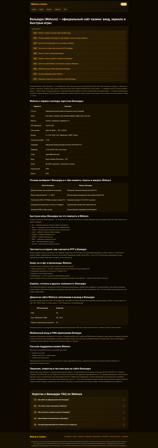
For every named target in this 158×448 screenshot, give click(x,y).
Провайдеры (68, 436)
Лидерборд (81, 436)
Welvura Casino (39, 4)
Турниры (57, 9)
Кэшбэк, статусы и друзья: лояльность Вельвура (55, 58)
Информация (96, 436)
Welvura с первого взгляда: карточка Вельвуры (54, 33)
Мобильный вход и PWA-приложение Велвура (54, 69)
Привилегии (88, 436)
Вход (123, 4)
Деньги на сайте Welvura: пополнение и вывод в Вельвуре (58, 63)
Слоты (41, 9)
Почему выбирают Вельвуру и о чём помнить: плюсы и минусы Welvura (62, 38)
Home (34, 9)
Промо (75, 436)
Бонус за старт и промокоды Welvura (51, 53)
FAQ (65, 9)
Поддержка (125, 436)
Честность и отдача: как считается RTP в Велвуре (55, 48)
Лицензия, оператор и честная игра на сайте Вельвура (57, 79)
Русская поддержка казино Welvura (50, 74)
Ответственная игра (115, 436)
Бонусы (49, 9)
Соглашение (104, 436)
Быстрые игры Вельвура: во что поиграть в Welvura (56, 43)
